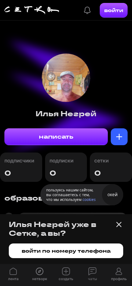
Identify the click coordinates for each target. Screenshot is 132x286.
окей (112, 194)
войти (113, 10)
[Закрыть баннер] (118, 224)
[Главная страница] (31, 10)
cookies (89, 199)
